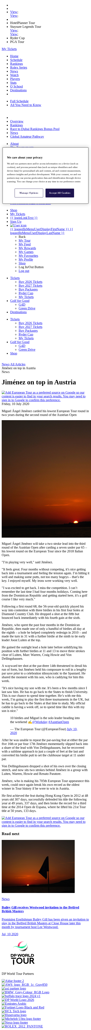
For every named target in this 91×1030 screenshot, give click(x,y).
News (14, 71)
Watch (14, 75)
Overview (16, 121)
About (14, 143)
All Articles (17, 364)
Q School (16, 86)
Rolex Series (18, 67)
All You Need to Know (25, 105)
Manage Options (28, 193)
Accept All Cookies (59, 193)
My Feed (25, 244)
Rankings (16, 63)
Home (14, 56)
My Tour (24, 240)
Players (15, 79)
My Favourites (28, 255)
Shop (22, 263)
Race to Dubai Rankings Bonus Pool (34, 129)
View (13, 12)
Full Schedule (19, 101)
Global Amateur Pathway (27, 136)
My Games (26, 252)
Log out (24, 271)
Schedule (16, 60)
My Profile (26, 259)
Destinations (18, 90)
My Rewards (27, 248)
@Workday (40, 722)
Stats (13, 82)
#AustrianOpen (58, 722)
